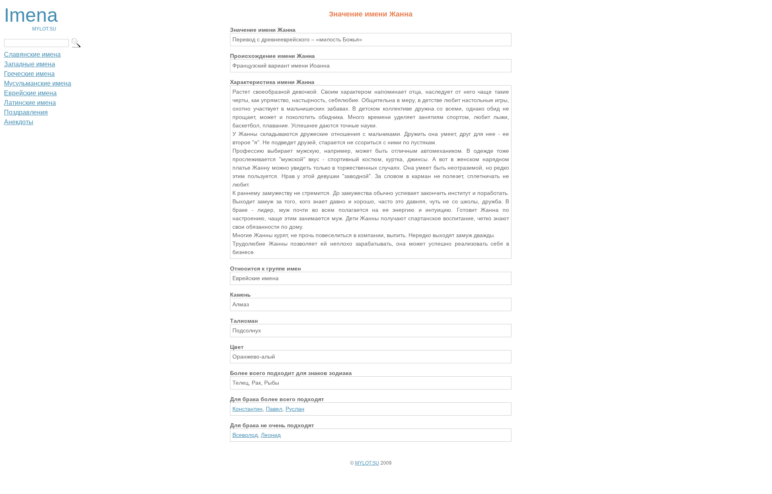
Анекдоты (18, 122)
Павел (274, 409)
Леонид (271, 435)
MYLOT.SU (367, 463)
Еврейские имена (30, 93)
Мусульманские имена (37, 83)
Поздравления (26, 112)
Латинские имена (30, 102)
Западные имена (29, 64)
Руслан (294, 409)
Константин (247, 409)
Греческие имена (29, 73)
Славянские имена (32, 54)
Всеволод (245, 435)
